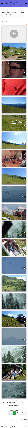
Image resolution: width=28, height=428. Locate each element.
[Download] (25, 54)
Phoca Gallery (23, 419)
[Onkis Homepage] (14, 3)
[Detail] (23, 54)
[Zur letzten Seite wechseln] (25, 413)
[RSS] (26, 23)
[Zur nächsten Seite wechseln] (22, 413)
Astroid (24, 427)
